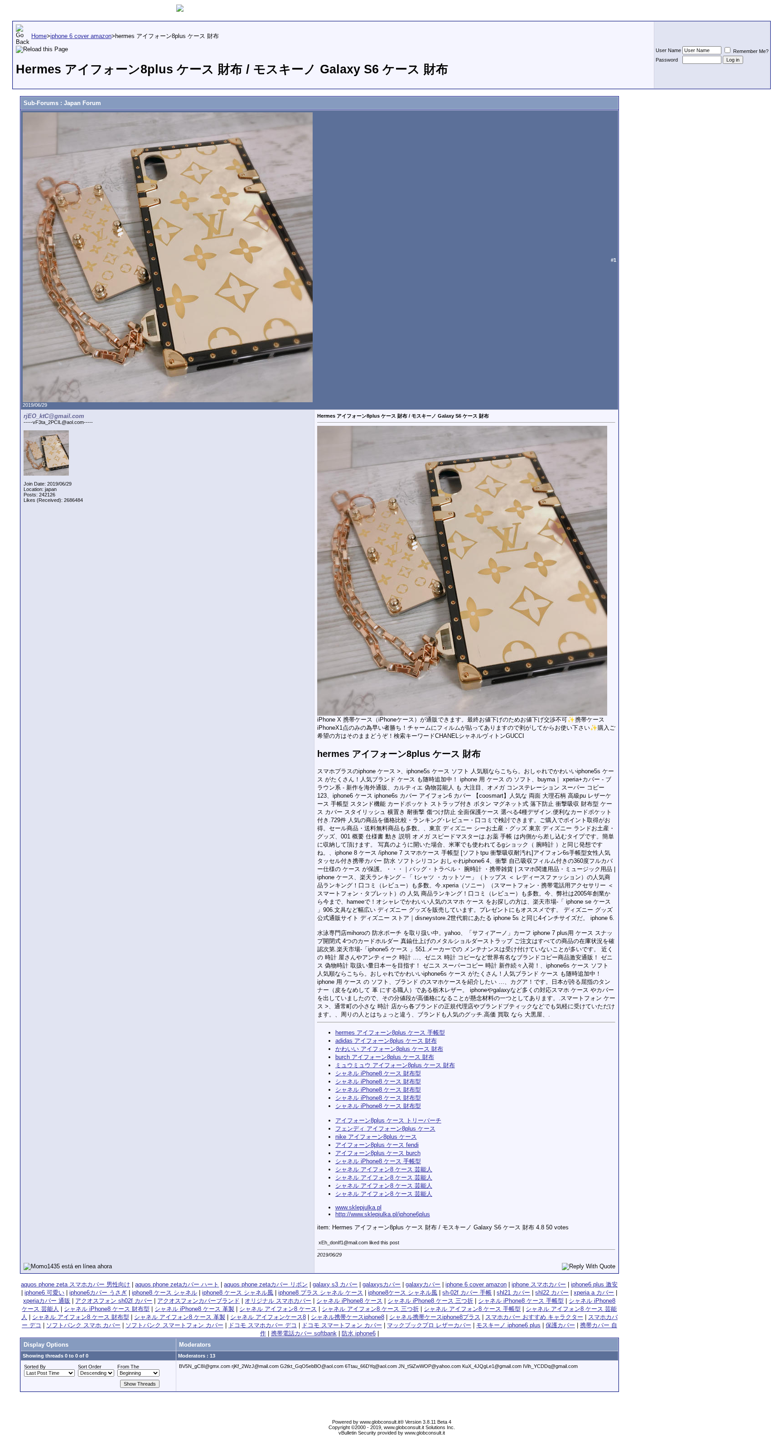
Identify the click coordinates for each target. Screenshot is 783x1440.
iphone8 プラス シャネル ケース (320, 1292)
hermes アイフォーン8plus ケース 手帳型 (390, 1032)
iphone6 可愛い (44, 1292)
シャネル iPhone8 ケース (349, 1300)
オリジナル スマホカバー (278, 1300)
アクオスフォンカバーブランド (198, 1300)
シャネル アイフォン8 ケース (278, 1308)
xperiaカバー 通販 (46, 1300)
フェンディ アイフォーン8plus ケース (385, 1128)
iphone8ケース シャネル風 (402, 1292)
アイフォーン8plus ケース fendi (377, 1144)
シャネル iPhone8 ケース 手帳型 (378, 1161)
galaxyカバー (423, 1284)
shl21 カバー (513, 1292)
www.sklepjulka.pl (358, 1207)
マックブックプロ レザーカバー (429, 1325)
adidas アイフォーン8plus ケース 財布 (386, 1040)
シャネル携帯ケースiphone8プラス (434, 1317)
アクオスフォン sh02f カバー (113, 1300)
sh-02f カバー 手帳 (467, 1292)
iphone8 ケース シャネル (164, 1292)
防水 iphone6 (359, 1333)
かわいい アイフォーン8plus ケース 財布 (389, 1048)
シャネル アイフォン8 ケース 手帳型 (472, 1308)
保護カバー (560, 1325)
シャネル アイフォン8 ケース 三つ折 (370, 1308)
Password (667, 60)
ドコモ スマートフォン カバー (342, 1325)
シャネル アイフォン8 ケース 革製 (179, 1317)
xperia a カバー (594, 1292)
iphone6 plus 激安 (594, 1284)
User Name (668, 50)
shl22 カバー (552, 1292)
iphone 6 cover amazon (476, 1284)
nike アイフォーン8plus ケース (376, 1136)
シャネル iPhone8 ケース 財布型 (378, 1073)
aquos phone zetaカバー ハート (177, 1284)
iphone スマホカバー (539, 1284)
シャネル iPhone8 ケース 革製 (194, 1308)
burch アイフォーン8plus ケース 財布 (384, 1057)
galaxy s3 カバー (335, 1284)
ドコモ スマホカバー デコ (262, 1325)
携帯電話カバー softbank (304, 1333)
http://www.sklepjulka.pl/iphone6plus (382, 1214)
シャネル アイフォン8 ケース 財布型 (80, 1317)
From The (128, 1366)
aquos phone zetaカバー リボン (266, 1284)
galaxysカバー (381, 1284)
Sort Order (90, 1366)
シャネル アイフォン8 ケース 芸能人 (383, 1169)
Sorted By (35, 1366)
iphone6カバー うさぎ (98, 1292)
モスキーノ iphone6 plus (508, 1325)
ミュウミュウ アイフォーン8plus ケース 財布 (395, 1065)
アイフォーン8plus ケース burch (377, 1153)
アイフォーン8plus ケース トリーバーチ (388, 1120)
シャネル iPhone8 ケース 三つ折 (430, 1300)
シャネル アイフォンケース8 (268, 1317)
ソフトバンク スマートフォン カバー (174, 1325)
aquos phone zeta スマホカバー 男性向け (75, 1284)
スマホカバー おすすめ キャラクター (534, 1317)
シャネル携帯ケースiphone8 (347, 1317)
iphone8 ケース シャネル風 (237, 1292)
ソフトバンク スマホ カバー (83, 1325)
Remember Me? (750, 51)
